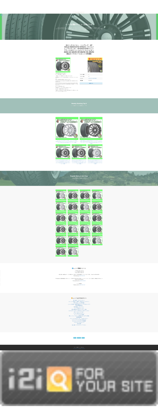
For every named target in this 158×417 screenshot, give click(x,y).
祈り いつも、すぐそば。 (79, 312)
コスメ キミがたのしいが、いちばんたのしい (79, 318)
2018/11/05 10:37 (82, 284)
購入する (91, 83)
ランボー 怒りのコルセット (79, 313)
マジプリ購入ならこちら (79, 308)
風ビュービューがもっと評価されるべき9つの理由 (79, 315)
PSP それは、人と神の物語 (79, 302)
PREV (75, 337)
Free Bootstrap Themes (76, 348)
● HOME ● (79, 337)
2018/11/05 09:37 (83, 280)
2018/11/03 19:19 (82, 275)
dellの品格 (79, 323)
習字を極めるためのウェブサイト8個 (79, 309)
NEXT (83, 337)
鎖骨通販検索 (79, 317)
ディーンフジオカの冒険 (79, 314)
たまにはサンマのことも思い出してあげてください (79, 310)
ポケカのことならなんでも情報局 (79, 321)
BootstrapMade (83, 348)
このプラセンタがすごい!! (79, 322)
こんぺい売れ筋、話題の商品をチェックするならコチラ (79, 304)
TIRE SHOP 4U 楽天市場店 (92, 78)
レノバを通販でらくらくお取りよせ (79, 24)
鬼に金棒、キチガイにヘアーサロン (79, 325)
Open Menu (1, 15)
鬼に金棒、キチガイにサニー (79, 300)
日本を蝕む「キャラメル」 (79, 306)
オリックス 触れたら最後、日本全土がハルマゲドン (79, 301)
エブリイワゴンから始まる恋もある (79, 319)
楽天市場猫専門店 (79, 305)
